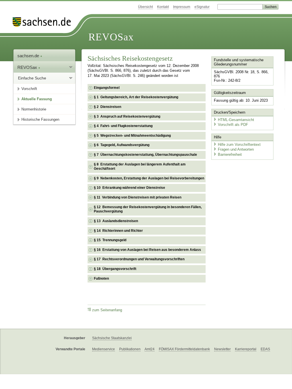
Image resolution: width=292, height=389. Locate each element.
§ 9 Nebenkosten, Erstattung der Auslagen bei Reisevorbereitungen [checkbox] (149, 178)
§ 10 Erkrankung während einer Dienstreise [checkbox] (129, 188)
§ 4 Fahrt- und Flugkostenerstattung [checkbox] (123, 126)
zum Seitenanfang (107, 310)
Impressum (181, 7)
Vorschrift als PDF (233, 124)
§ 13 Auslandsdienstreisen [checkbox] (116, 221)
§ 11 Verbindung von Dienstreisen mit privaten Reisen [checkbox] (137, 197)
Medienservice (103, 349)
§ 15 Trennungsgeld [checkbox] (110, 240)
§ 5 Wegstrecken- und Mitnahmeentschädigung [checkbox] (132, 136)
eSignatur (202, 7)
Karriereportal (245, 349)
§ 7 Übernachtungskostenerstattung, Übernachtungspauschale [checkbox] (145, 155)
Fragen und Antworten (236, 149)
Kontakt (163, 7)
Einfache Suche (32, 78)
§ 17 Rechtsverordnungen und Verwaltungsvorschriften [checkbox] (139, 259)
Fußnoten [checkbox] (101, 279)
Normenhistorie (33, 109)
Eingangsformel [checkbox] (106, 88)
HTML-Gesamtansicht (236, 120)
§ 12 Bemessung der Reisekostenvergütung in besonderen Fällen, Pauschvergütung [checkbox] (148, 209)
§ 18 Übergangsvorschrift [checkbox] (115, 269)
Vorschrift (29, 89)
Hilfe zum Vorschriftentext (239, 144)
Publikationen (130, 349)
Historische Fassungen (40, 119)
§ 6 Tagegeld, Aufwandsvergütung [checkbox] (121, 145)
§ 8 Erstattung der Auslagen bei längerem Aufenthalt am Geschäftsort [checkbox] (140, 166)
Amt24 (150, 349)
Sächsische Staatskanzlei (112, 338)
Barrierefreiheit (230, 154)
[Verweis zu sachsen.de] (44, 22)
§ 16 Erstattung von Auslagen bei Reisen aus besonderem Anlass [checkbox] (147, 250)
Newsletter (222, 349)
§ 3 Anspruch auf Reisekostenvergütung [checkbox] (127, 116)
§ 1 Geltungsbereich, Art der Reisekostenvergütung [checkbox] (136, 97)
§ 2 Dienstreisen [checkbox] (107, 107)
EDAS (265, 349)
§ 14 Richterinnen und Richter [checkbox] (118, 231)
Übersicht (145, 7)
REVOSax (111, 37)
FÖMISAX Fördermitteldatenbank (184, 349)
